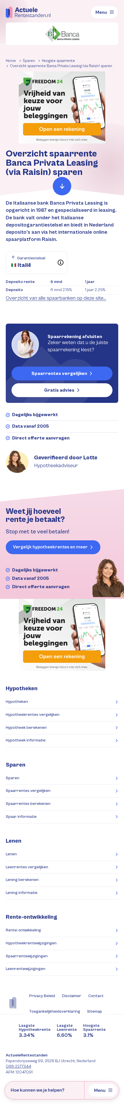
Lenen (11, 854)
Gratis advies (59, 390)
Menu (101, 12)
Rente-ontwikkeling (31, 917)
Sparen (12, 778)
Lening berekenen (22, 879)
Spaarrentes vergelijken (59, 373)
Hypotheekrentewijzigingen (31, 943)
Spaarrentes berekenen (28, 803)
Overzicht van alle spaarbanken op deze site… (56, 298)
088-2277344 (18, 1066)
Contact (96, 996)
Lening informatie (21, 892)
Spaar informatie (21, 816)
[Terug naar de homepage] (28, 12)
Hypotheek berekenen (26, 727)
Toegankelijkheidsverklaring (54, 1011)
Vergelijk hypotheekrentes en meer (50, 547)
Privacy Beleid (42, 996)
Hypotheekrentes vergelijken (32, 714)
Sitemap (94, 1011)
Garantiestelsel (31, 258)
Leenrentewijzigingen (25, 969)
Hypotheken (17, 701)
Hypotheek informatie (26, 740)
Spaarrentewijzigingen (27, 956)
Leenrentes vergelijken (27, 867)
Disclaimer (71, 996)
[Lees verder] (62, 186)
